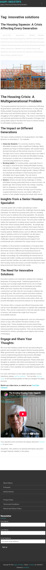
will (22, 55)
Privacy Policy (8, 500)
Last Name (4, 530)
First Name (4, 521)
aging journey (21, 38)
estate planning (11, 45)
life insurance (12, 52)
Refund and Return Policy (12, 509)
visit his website (20, 376)
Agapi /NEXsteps (10, 1)
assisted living (5, 42)
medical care (28, 52)
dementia (20, 42)
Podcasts (6, 487)
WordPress (26, 567)
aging (14, 38)
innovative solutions (31, 48)
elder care (32, 42)
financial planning (35, 45)
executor (19, 45)
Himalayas (31, 565)
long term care (21, 52)
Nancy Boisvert (20, 35)
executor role (25, 45)
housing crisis (10, 48)
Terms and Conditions (11, 504)
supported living (15, 55)
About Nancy (8, 483)
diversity (26, 42)
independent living (20, 48)
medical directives (38, 52)
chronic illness (13, 42)
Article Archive (8, 492)
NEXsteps (32, 35)
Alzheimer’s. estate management (34, 38)
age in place (9, 38)
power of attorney (5, 55)
